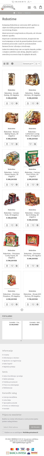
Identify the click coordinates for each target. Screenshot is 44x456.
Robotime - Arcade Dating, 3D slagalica (11, 94)
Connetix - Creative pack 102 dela (15, 322)
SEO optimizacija (19, 442)
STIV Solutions (28, 441)
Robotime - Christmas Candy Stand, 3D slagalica (11, 256)
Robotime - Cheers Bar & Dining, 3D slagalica (32, 215)
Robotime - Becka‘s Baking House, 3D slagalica (11, 134)
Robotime (11, 90)
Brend (20, 13)
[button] (21, 340)
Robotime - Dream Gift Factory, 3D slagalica (32, 295)
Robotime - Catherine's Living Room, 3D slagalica (32, 134)
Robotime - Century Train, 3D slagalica (11, 214)
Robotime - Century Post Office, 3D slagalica (32, 174)
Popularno (7, 316)
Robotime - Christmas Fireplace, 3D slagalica (11, 295)
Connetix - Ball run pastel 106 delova (35, 322)
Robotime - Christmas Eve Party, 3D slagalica (32, 255)
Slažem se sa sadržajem (21, 432)
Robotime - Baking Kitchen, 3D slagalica (32, 94)
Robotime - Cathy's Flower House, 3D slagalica (11, 174)
